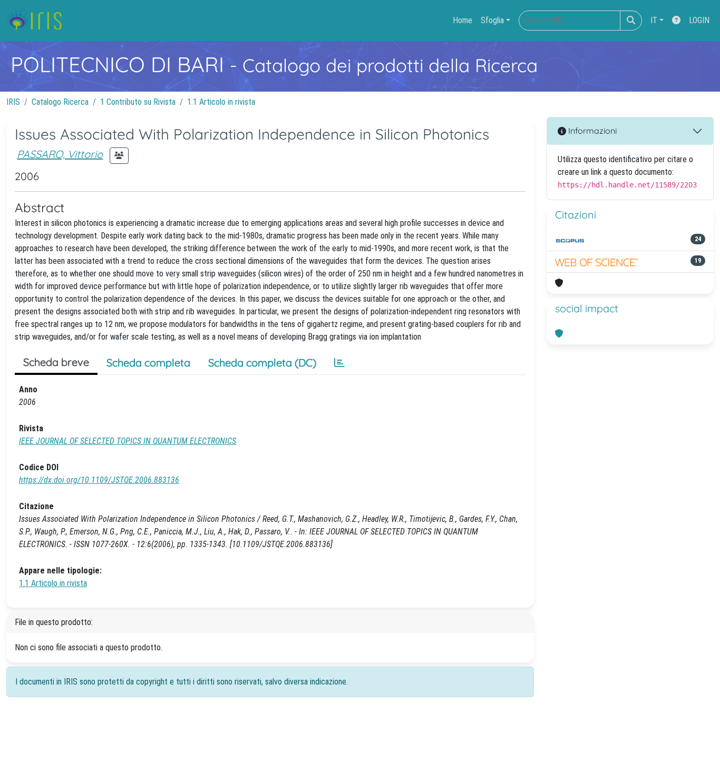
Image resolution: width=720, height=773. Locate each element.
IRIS (13, 102)
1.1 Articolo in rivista (221, 102)
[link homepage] (38, 20)
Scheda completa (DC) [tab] (262, 362)
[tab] (339, 363)
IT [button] (653, 20)
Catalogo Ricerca (60, 102)
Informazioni (591, 130)
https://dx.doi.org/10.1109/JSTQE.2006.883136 (99, 480)
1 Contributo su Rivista (138, 102)
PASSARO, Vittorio (60, 154)
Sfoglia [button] (492, 20)
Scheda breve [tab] (56, 362)
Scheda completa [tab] (148, 362)
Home (462, 20)
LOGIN (699, 20)
